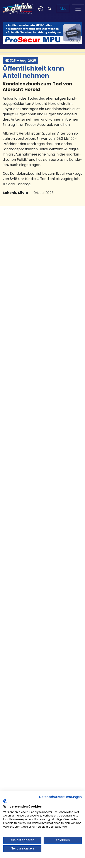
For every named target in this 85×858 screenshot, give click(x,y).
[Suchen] (49, 9)
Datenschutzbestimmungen (60, 797)
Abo (63, 8)
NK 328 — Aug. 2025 (20, 60)
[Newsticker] (40, 8)
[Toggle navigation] (78, 8)
